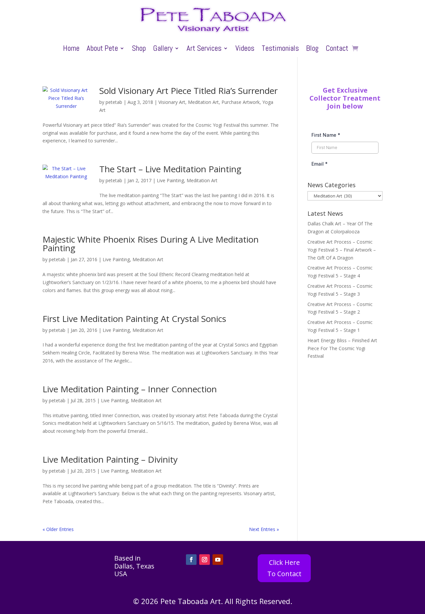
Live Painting (170, 180)
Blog (312, 49)
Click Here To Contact (284, 568)
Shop (139, 49)
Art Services (204, 49)
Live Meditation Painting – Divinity (110, 459)
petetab (114, 102)
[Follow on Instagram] (204, 559)
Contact (337, 49)
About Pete (102, 49)
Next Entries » (264, 529)
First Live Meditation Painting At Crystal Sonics (134, 319)
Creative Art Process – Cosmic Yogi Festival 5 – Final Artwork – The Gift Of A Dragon (341, 250)
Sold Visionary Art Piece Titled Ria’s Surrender (188, 91)
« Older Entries (58, 529)
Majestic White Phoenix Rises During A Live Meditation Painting (150, 243)
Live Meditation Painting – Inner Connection (129, 389)
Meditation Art (203, 102)
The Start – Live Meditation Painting (170, 169)
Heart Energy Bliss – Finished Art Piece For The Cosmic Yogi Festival (342, 348)
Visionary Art (171, 102)
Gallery (163, 49)
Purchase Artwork (240, 102)
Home (71, 49)
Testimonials (280, 49)
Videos (244, 49)
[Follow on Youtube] (217, 559)
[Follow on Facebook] (191, 559)
